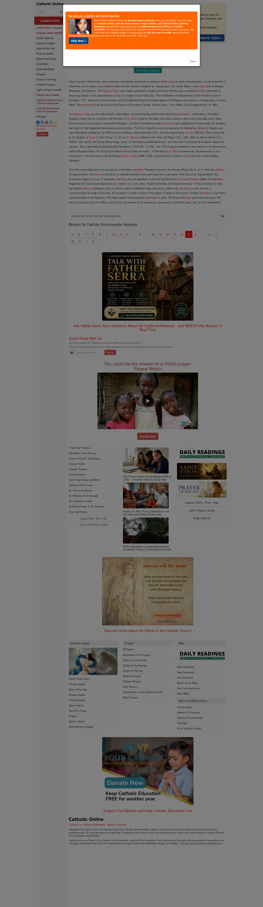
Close (193, 61)
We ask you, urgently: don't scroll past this (93, 16)
